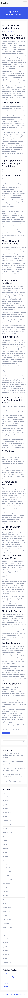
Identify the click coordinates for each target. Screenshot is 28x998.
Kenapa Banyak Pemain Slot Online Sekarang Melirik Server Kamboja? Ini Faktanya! (13, 755)
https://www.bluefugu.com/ (10, 977)
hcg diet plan (9, 400)
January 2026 (6, 816)
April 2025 (5, 852)
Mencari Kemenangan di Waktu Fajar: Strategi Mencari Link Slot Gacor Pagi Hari (14, 775)
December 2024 (7, 868)
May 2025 (5, 848)
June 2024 (5, 891)
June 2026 (5, 797)
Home (6, 14)
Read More (6, 733)
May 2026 (5, 801)
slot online (5, 974)
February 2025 (7, 860)
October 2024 (6, 876)
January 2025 (6, 864)
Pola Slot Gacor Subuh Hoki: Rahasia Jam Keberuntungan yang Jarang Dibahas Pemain (14, 763)
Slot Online (4, 31)
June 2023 (5, 939)
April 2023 (5, 947)
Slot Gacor (5, 983)
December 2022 (7, 962)
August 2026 (6, 793)
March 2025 (6, 856)
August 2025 (6, 836)
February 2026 (7, 812)
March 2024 (6, 903)
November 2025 (7, 824)
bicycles (8, 729)
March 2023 (6, 950)
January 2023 (6, 958)
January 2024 (6, 911)
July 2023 (5, 935)
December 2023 (7, 915)
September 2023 (7, 927)
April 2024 (5, 899)
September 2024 (7, 879)
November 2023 (7, 919)
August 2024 (6, 883)
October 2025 (6, 828)
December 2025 (7, 820)
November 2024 (7, 872)
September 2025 (7, 832)
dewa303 (5, 980)
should (13, 729)
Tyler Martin (11, 31)
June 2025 (5, 844)
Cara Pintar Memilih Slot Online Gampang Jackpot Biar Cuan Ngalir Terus (14, 769)
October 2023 (6, 923)
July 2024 (5, 887)
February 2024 (7, 907)
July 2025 (5, 840)
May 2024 (5, 895)
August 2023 (6, 931)
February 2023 (7, 954)
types (17, 729)
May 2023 (5, 943)
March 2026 (6, 808)
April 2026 (5, 805)
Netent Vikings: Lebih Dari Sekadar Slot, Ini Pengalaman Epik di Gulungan (13, 780)
